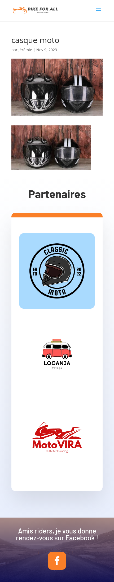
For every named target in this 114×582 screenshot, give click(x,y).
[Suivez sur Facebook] (57, 561)
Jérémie (25, 49)
